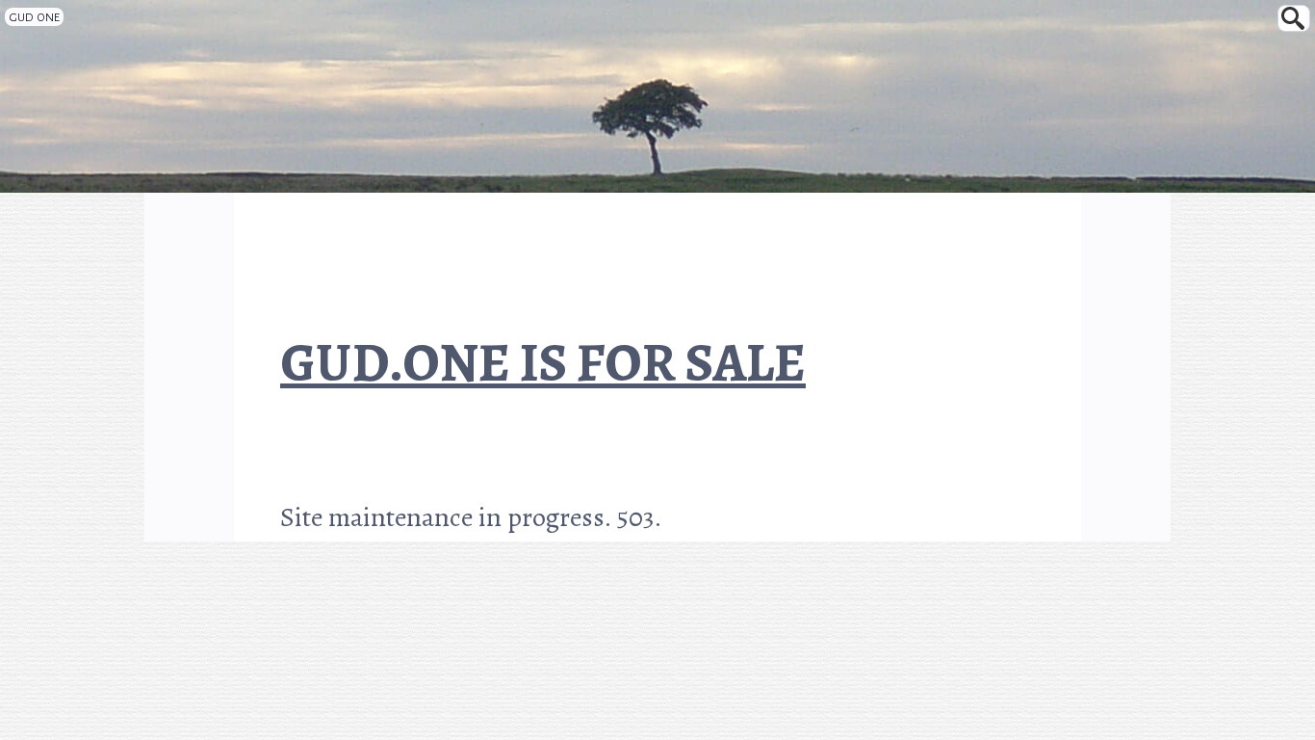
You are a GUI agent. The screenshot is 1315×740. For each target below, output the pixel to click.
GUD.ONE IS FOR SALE (543, 366)
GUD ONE (34, 17)
